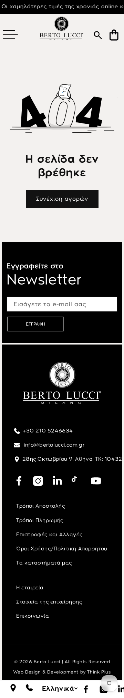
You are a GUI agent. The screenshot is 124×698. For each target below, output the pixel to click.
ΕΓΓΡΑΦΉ (35, 324)
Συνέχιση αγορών (62, 199)
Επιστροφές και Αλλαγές (49, 534)
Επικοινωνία (32, 616)
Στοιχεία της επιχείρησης (49, 602)
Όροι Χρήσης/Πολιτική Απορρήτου (61, 548)
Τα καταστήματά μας (44, 563)
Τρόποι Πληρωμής (39, 520)
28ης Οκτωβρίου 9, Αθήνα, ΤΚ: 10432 (72, 459)
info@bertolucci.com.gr (53, 445)
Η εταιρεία (30, 587)
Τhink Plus (99, 672)
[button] (10, 34)
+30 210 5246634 (48, 430)
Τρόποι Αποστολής (40, 506)
